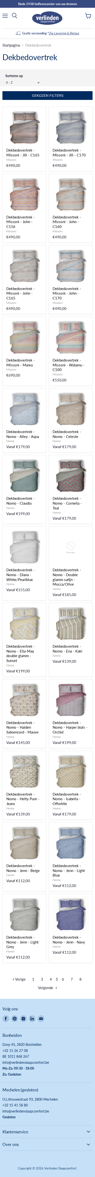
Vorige (20, 979)
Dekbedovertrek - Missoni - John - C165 (20, 293)
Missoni (11, 159)
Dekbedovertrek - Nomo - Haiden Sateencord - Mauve (22, 727)
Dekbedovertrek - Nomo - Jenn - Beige (23, 868)
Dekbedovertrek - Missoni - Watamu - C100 (69, 365)
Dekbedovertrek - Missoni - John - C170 (67, 293)
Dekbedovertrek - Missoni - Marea (20, 362)
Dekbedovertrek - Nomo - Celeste (67, 434)
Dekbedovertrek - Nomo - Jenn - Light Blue (69, 870)
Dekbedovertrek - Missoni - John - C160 (67, 222)
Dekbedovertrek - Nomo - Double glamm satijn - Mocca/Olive (67, 577)
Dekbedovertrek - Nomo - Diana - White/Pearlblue (20, 574)
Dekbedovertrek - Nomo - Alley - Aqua (22, 434)
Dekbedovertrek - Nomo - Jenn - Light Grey (22, 942)
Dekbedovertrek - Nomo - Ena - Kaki (67, 648)
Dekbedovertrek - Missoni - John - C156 (20, 222)
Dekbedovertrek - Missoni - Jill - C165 (22, 152)
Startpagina (11, 45)
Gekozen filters (47, 95)
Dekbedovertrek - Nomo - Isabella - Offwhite (67, 799)
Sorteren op (14, 76)
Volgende (46, 987)
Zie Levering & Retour (64, 33)
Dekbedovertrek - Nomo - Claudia (20, 500)
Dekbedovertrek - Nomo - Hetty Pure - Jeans (22, 799)
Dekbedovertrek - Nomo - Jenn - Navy (69, 939)
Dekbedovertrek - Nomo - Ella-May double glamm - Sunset (20, 653)
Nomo (10, 441)
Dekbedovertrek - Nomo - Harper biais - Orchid (70, 727)
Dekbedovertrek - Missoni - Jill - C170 (69, 152)
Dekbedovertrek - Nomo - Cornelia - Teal (67, 503)
